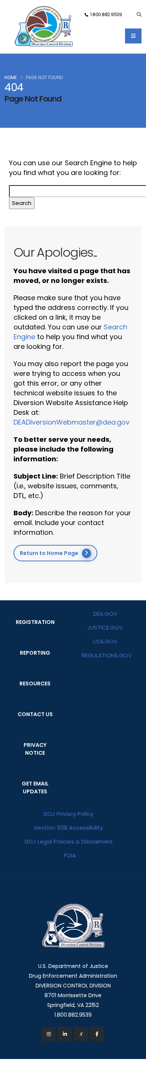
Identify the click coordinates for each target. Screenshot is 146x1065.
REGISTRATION (35, 622)
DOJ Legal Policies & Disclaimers (69, 841)
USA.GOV (105, 641)
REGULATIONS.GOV (107, 655)
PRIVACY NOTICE (35, 749)
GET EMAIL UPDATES (35, 787)
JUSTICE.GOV (105, 627)
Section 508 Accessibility (68, 828)
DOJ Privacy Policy (68, 814)
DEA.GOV (105, 614)
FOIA (70, 855)
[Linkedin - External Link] (65, 1034)
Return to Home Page (49, 553)
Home (10, 77)
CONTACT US (35, 714)
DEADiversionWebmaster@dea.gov (71, 422)
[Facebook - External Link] (97, 1034)
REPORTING (35, 653)
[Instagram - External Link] (49, 1034)
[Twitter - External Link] (81, 1034)
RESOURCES (35, 683)
